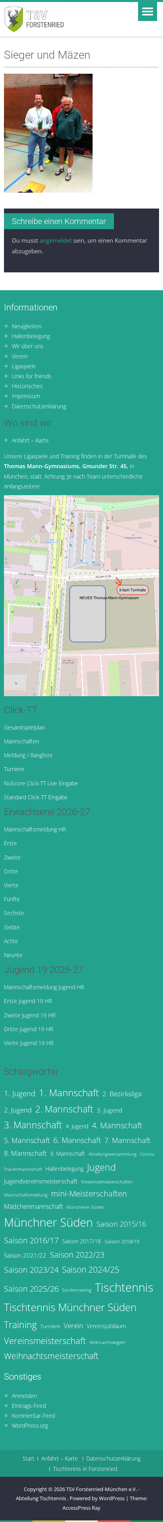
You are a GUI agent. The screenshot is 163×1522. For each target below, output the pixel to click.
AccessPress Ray (81, 1507)
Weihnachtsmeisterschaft (51, 1355)
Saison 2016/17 (31, 1240)
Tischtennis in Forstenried (85, 1469)
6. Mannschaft (77, 1140)
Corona (147, 1154)
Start (28, 1459)
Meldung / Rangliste (28, 755)
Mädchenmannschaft (33, 1206)
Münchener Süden (85, 1207)
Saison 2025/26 (31, 1288)
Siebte (12, 927)
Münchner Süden (48, 1222)
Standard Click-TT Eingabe (36, 797)
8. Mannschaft (25, 1153)
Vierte (11, 885)
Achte (11, 941)
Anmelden (24, 1395)
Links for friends (31, 376)
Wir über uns (28, 346)
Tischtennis (124, 1287)
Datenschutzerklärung (39, 406)
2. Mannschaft (64, 1109)
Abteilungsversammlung (112, 1154)
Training (20, 1324)
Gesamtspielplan (24, 727)
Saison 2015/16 (121, 1224)
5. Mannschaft (27, 1140)
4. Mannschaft (117, 1125)
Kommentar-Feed (33, 1415)
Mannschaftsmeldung (25, 1195)
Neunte (13, 955)
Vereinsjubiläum (106, 1326)
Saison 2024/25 (90, 1269)
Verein (20, 356)
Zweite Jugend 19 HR (29, 1015)
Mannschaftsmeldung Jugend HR (44, 987)
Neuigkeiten (27, 326)
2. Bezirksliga (122, 1093)
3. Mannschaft (33, 1125)
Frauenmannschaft (23, 1169)
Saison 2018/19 (121, 1241)
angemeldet (56, 240)
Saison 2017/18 (81, 1241)
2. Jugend (18, 1109)
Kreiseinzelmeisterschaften (107, 1182)
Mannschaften (21, 741)
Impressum (26, 396)
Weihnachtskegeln (107, 1342)
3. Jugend (109, 1110)
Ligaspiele (24, 366)
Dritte (11, 871)
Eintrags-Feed (29, 1405)
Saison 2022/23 (77, 1254)
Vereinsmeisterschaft (45, 1340)
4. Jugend (77, 1126)
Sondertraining (76, 1290)
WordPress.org (30, 1425)
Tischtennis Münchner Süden (70, 1307)
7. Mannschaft (127, 1140)
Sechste (14, 913)
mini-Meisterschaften (89, 1193)
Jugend (101, 1167)
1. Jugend (19, 1093)
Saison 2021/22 (25, 1255)
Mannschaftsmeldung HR (35, 829)
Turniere (14, 769)
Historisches (27, 386)
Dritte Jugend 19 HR (28, 1029)
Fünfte (12, 899)
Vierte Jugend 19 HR (28, 1043)
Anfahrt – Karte (30, 440)
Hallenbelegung (31, 336)
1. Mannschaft (69, 1092)
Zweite (12, 857)
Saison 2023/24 (31, 1269)
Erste (10, 843)
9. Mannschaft (67, 1153)
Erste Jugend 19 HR (28, 1001)
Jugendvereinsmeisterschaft (41, 1181)
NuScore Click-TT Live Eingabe (41, 783)
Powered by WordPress (97, 1498)
